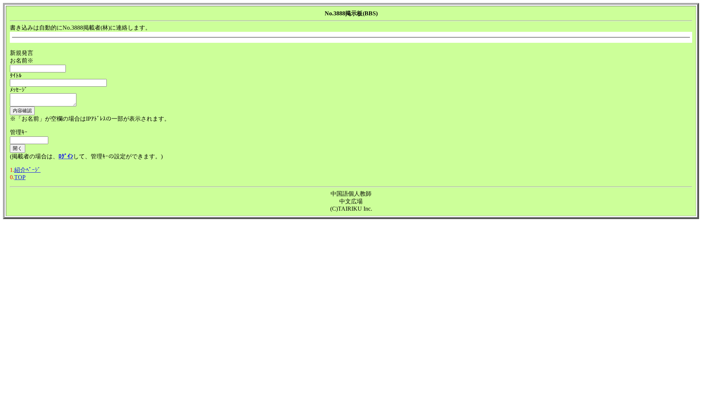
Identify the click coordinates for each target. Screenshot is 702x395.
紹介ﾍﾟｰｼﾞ (27, 170)
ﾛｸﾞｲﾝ (65, 156)
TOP (20, 177)
